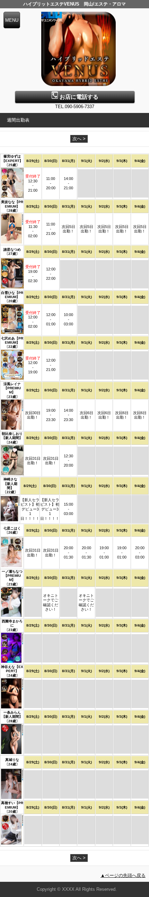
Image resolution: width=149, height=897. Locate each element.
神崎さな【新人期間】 (10, 483)
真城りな (12, 760)
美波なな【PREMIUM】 (12, 204)
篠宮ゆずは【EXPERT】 (12, 158)
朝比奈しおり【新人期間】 (12, 436)
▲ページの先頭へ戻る (123, 875)
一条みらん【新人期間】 (12, 714)
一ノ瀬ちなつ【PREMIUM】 (12, 576)
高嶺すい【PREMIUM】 (12, 805)
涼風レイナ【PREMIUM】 (12, 388)
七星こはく (12, 528)
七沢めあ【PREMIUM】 (12, 340)
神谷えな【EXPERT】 (12, 669)
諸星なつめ (12, 249)
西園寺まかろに (12, 623)
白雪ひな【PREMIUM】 (12, 295)
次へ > (79, 138)
